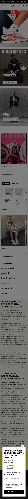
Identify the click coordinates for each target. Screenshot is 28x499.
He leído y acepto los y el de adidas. (14, 486)
